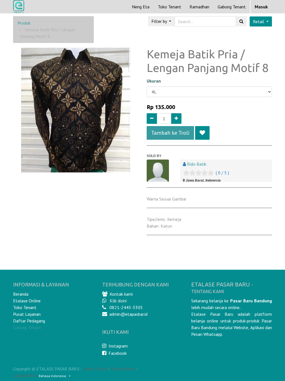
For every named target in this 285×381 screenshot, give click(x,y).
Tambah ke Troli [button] (170, 132)
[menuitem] (141, 6)
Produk (24, 23)
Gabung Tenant (27, 327)
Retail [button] (259, 21)
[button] (202, 132)
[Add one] (176, 118)
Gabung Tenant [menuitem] (232, 6)
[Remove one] (152, 118)
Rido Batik (196, 164)
